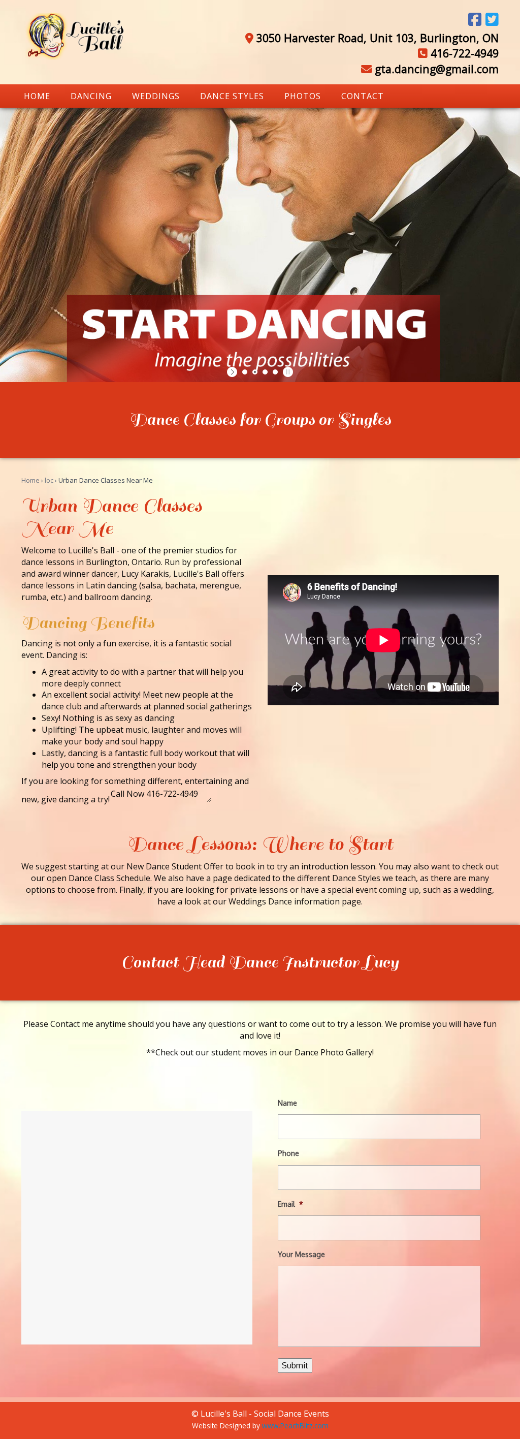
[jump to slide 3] (265, 372)
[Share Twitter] (492, 19)
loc (49, 480)
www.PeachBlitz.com (295, 1425)
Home (30, 480)
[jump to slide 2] (255, 372)
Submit (295, 1365)
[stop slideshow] (286, 372)
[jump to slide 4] (275, 372)
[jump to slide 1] (245, 372)
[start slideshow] (233, 372)
